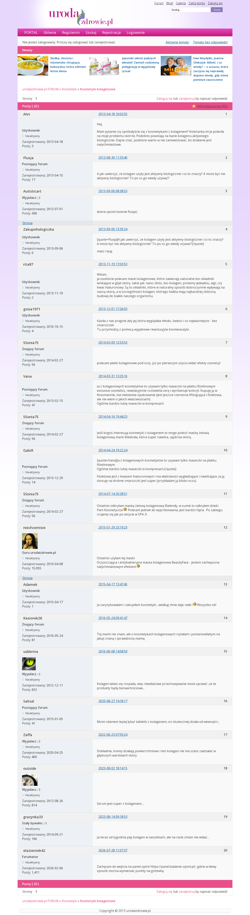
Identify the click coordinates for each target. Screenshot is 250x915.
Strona (27, 223)
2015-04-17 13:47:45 (112, 584)
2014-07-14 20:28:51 (112, 494)
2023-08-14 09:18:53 (112, 817)
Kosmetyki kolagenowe (97, 89)
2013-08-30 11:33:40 (112, 157)
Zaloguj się (215, 3)
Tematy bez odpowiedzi (210, 42)
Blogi (169, 3)
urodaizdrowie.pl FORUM (40, 89)
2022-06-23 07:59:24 (112, 734)
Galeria (181, 3)
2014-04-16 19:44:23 (112, 416)
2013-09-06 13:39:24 (112, 229)
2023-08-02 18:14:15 (112, 768)
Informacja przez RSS (212, 106)
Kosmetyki (69, 89)
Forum (158, 3)
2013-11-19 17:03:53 (112, 264)
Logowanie (136, 32)
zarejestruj (187, 98)
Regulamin (71, 32)
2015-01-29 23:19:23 (112, 527)
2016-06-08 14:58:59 (112, 651)
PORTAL (31, 32)
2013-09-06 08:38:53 (112, 191)
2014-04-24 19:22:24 (112, 450)
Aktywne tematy (177, 42)
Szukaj (91, 32)
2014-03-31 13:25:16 (112, 376)
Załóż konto (196, 3)
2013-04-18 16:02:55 (112, 114)
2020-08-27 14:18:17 (112, 701)
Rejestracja (111, 32)
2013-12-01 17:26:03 (112, 309)
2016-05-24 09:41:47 (112, 618)
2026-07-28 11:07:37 (112, 850)
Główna (50, 32)
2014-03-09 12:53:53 (112, 342)
